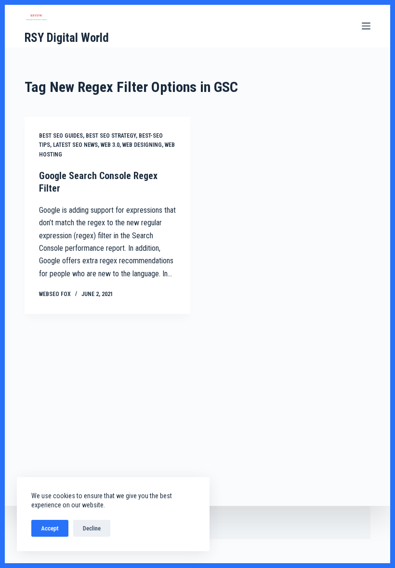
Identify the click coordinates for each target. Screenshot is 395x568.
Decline (92, 528)
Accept (50, 528)
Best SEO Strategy (111, 135)
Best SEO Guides (61, 135)
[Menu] (366, 26)
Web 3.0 (110, 145)
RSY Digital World (67, 38)
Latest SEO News (75, 145)
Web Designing (142, 145)
